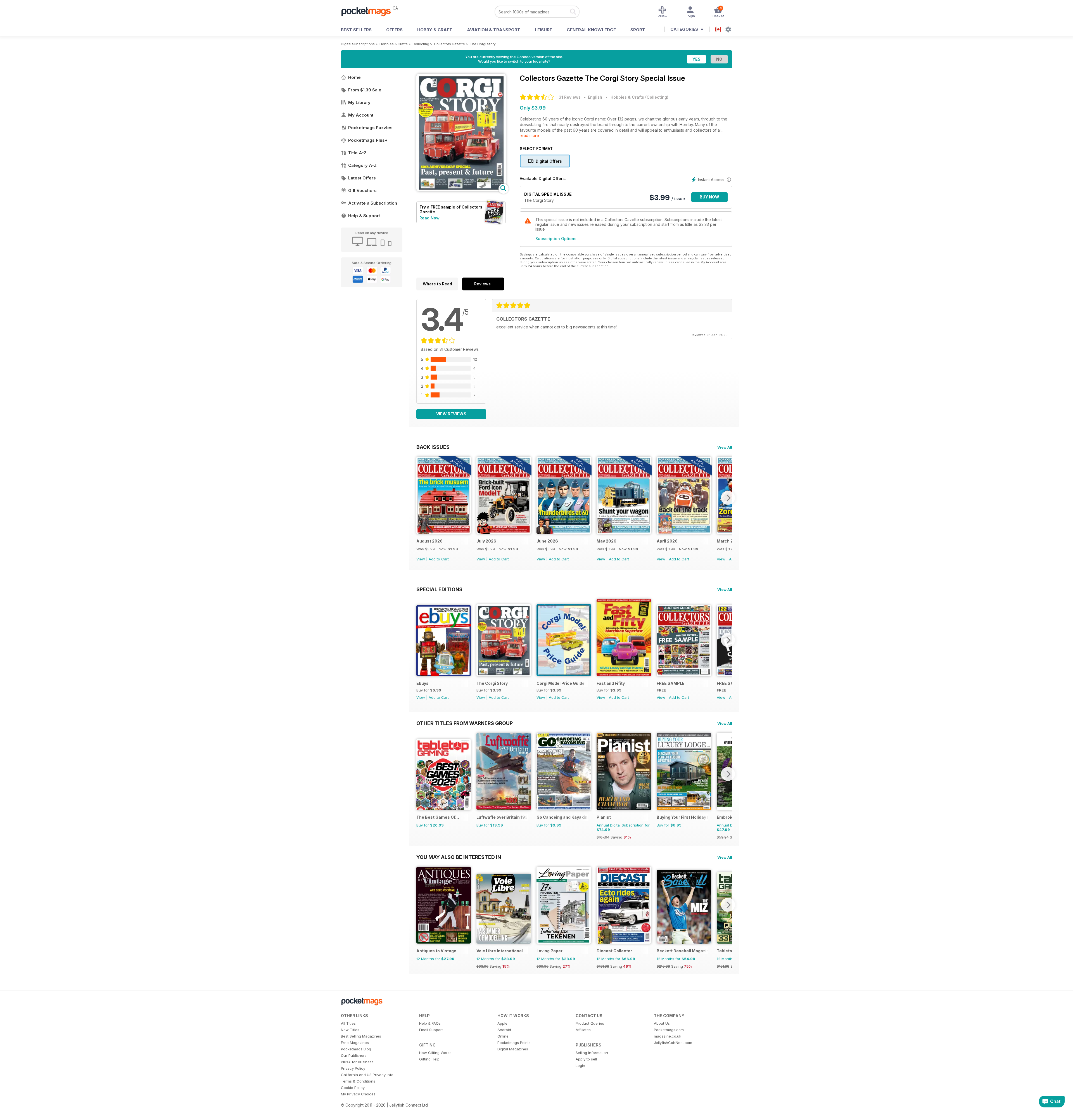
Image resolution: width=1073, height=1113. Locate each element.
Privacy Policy (353, 1068)
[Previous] (421, 498)
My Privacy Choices (358, 1094)
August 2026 (429, 541)
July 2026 (486, 541)
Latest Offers (362, 178)
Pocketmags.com (669, 1029)
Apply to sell (586, 1059)
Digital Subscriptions (358, 44)
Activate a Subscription (372, 203)
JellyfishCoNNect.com (673, 1042)
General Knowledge (591, 29)
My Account (360, 115)
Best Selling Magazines (361, 1036)
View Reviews (451, 413)
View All (724, 447)
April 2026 (667, 541)
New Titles (350, 1029)
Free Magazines (355, 1042)
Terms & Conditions (358, 1081)
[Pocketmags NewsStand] (369, 11)
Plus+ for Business (357, 1062)
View (420, 559)
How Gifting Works (435, 1052)
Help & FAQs (430, 1023)
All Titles (348, 1023)
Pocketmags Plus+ (368, 140)
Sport (637, 29)
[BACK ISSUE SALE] (443, 532)
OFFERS (394, 29)
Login (580, 1065)
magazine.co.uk (667, 1036)
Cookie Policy (353, 1087)
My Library (359, 102)
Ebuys (422, 683)
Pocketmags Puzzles (370, 127)
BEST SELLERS (356, 29)
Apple (502, 1023)
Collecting (420, 44)
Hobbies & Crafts (393, 44)
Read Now (429, 218)
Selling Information (592, 1052)
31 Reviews (570, 97)
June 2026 (547, 541)
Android (504, 1029)
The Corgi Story (483, 44)
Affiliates (583, 1029)
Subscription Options (555, 238)
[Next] (728, 498)
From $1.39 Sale (364, 90)
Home (354, 77)
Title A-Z (357, 152)
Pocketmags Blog (356, 1049)
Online (503, 1036)
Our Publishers (354, 1055)
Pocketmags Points (514, 1042)
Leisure (543, 29)
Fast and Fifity (611, 683)
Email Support (431, 1029)
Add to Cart (439, 559)
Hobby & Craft (434, 29)
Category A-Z (362, 165)
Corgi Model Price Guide (560, 683)
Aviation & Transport (493, 29)
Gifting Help (429, 1059)
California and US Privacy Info (367, 1074)
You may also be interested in (458, 857)
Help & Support (364, 215)
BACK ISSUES (433, 447)
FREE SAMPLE (671, 683)
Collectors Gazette (449, 44)
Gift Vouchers (362, 190)
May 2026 (606, 541)
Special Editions (439, 589)
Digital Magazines (512, 1049)
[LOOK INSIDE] (461, 189)
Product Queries (590, 1023)
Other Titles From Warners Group (464, 723)
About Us (662, 1023)
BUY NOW (709, 197)
